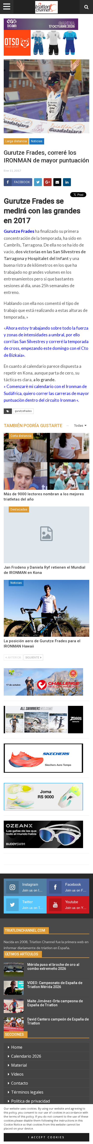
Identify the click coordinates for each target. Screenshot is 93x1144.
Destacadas (18, 509)
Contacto (19, 1083)
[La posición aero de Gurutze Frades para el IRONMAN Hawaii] (46, 608)
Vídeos (17, 1074)
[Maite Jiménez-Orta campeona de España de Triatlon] (14, 1006)
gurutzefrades (23, 411)
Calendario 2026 (26, 1056)
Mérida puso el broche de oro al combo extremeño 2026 (53, 967)
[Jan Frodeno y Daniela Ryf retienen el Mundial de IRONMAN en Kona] (46, 535)
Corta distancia (20, 436)
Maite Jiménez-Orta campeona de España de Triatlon (55, 1003)
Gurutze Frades (19, 231)
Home (16, 1047)
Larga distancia (16, 141)
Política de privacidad (30, 1101)
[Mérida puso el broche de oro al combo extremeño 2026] (14, 970)
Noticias (36, 141)
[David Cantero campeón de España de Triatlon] (14, 1024)
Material (19, 1065)
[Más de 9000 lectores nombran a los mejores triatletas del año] (46, 461)
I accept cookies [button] (46, 1137)
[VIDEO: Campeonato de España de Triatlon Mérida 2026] (14, 988)
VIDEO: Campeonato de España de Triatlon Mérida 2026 (54, 985)
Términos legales (27, 1092)
